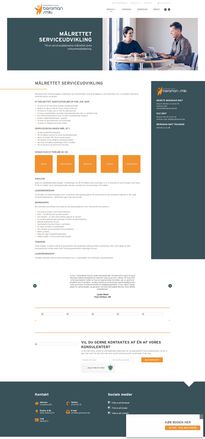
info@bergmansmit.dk (80, 406)
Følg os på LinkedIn (120, 406)
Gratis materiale (119, 3)
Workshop (142, 9)
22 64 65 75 (165, 3)
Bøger (157, 9)
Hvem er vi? (135, 3)
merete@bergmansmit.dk (166, 108)
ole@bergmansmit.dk (176, 119)
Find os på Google (119, 401)
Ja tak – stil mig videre (183, 427)
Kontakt (148, 3)
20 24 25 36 (171, 117)
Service (110, 9)
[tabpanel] (102, 280)
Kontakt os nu (162, 128)
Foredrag (126, 9)
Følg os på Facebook (120, 396)
